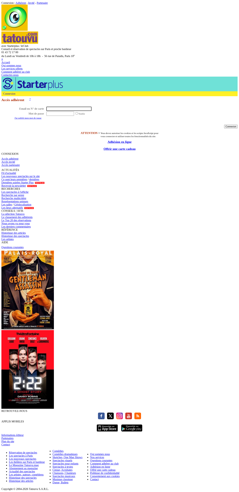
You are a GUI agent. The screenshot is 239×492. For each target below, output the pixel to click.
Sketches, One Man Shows (67, 457)
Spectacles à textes (62, 466)
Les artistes (7, 239)
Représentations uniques (14, 201)
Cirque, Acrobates (62, 469)
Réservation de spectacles (23, 452)
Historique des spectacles (15, 236)
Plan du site (7, 441)
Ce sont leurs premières (14, 179)
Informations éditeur (12, 435)
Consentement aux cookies (105, 476)
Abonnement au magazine (23, 468)
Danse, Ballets (60, 482)
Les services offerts (12, 68)
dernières (34, 179)
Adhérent (21, 2)
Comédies (58, 450)
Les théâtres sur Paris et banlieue (27, 462)
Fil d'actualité (8, 173)
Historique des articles (13, 232)
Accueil (5, 62)
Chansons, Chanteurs (64, 473)
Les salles (6, 204)
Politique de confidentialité (105, 473)
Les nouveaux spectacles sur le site (20, 176)
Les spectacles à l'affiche (15, 191)
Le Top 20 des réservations (16, 220)
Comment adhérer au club (15, 71)
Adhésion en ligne (120, 142)
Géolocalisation (22, 204)
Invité (31, 2)
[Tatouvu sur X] (109, 418)
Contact (5, 444)
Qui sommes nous (11, 65)
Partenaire (42, 2)
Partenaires (7, 438)
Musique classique (62, 479)
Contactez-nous (10, 74)
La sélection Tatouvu (12, 214)
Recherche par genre (12, 195)
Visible (81, 113)
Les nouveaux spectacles (22, 458)
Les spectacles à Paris (21, 455)
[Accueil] (14, 29)
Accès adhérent (9, 158)
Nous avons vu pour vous (15, 223)
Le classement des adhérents (17, 217)
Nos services (97, 457)
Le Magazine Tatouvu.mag (24, 465)
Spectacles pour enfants (65, 463)
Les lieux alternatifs (12, 207)
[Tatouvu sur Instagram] (118, 418)
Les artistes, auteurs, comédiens (26, 474)
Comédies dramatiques (65, 454)
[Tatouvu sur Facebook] (101, 418)
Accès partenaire (10, 165)
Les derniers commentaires (16, 226)
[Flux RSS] (137, 418)
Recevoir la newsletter (13, 185)
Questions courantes (12, 247)
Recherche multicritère (13, 198)
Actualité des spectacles (22, 471)
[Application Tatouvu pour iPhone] (107, 431)
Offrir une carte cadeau (120, 149)
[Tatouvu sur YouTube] (128, 418)
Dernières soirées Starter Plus (17, 182)
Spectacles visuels (62, 460)
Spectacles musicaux (63, 476)
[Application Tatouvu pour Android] (132, 431)
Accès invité (8, 161)
